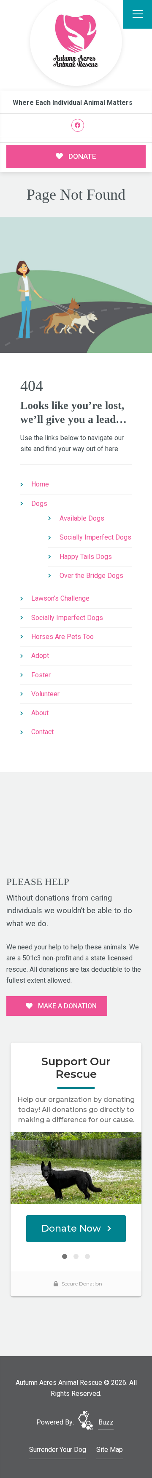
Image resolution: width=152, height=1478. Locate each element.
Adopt (40, 656)
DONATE (81, 156)
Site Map (109, 1450)
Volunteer (45, 694)
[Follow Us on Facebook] (77, 125)
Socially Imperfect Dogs (95, 537)
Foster (41, 675)
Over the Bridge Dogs (91, 576)
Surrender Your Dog (57, 1450)
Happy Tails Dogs (86, 557)
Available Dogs (82, 518)
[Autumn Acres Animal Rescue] (76, 41)
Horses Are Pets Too (62, 637)
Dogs (39, 504)
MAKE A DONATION (66, 1006)
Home (40, 484)
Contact (42, 732)
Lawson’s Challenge (60, 598)
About (40, 713)
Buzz (106, 1422)
